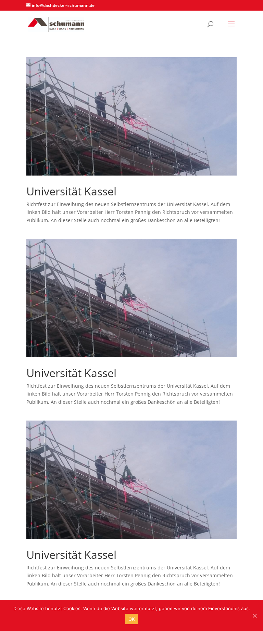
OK (131, 619)
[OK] (254, 615)
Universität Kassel (71, 191)
